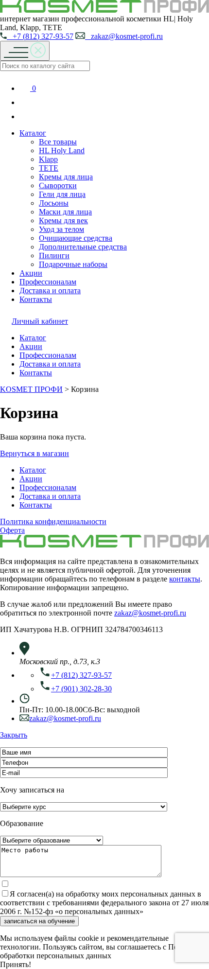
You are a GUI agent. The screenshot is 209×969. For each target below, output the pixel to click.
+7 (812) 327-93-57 (40, 36)
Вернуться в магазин (34, 453)
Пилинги (54, 255)
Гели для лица (62, 194)
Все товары (58, 142)
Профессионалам (47, 282)
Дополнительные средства (83, 247)
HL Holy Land (62, 150)
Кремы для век (63, 220)
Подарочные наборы (73, 264)
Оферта (12, 530)
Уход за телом (61, 229)
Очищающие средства (75, 238)
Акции (30, 273)
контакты (184, 579)
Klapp (48, 159)
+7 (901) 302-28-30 (81, 689)
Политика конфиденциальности (53, 521)
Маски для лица (65, 212)
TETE (48, 168)
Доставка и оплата (50, 290)
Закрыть (13, 735)
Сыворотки (58, 185)
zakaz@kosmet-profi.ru (124, 36)
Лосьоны (54, 203)
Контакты (35, 299)
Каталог (32, 133)
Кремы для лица (66, 177)
